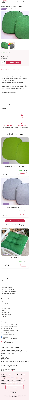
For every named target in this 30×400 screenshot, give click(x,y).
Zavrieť (10, 67)
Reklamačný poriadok (7, 287)
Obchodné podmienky (7, 285)
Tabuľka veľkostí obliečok (8, 306)
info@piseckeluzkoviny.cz (9, 332)
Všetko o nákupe (6, 280)
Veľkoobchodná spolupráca (8, 293)
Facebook (5, 336)
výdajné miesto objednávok (7, 351)
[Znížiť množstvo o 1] (4, 63)
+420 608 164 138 (7, 328)
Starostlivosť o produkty (7, 303)
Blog (3, 310)
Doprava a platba (6, 283)
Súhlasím (14, 387)
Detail (23, 265)
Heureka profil (5, 312)
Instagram (5, 341)
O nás (3, 301)
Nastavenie (14, 396)
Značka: (13, 8)
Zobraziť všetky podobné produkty (15, 220)
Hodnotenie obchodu (7, 314)
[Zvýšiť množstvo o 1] (4, 61)
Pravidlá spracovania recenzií (9, 291)
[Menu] (26, 1)
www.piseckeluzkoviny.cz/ (12, 370)
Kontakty (4, 316)
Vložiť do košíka (15, 62)
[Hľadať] (17, 1)
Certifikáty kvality (6, 308)
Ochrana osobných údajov (8, 289)
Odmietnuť (15, 392)
